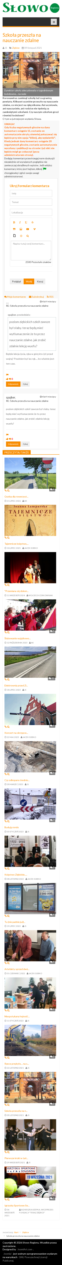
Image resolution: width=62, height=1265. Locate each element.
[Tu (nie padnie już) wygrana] (30, 898)
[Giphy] (14, 236)
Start (16, 1232)
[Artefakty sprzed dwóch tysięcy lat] (30, 945)
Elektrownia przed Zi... (16, 685)
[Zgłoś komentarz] (7, 374)
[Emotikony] (21, 236)
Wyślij (29, 281)
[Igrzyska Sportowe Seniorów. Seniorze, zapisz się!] (30, 1181)
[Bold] (14, 222)
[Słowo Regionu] (31, 8)
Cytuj (25, 384)
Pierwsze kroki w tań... (16, 1158)
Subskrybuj (37, 296)
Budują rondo (11, 827)
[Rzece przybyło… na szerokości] (30, 1039)
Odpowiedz (13, 384)
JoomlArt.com (24, 1249)
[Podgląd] (27, 236)
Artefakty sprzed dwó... (16, 969)
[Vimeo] (34, 229)
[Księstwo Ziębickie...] (30, 851)
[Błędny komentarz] (10, 378)
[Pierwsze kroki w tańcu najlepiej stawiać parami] (30, 1134)
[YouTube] (27, 229)
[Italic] (20, 222)
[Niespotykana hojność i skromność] (30, 992)
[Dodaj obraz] (20, 229)
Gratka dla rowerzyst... (16, 496)
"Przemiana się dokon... (16, 591)
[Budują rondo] (30, 803)
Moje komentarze (16, 296)
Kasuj (40, 281)
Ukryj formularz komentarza (29, 186)
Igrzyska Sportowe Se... (16, 1205)
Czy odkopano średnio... (17, 780)
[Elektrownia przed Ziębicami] (30, 661)
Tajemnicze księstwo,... (16, 543)
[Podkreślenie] (26, 222)
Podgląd (16, 281)
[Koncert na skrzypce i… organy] (30, 709)
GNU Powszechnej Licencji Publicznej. (25, 1259)
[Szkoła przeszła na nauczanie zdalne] (30, 1087)
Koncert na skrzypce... (16, 732)
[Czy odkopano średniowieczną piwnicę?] (30, 756)
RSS (51, 296)
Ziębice (25, 1232)
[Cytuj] (14, 229)
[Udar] (32, 222)
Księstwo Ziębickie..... (15, 874)
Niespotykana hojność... (17, 1016)
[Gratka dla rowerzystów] (30, 472)
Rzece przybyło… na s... (16, 1063)
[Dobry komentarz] (7, 378)
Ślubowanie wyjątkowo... (17, 638)
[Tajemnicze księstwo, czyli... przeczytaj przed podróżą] (30, 520)
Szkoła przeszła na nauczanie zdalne (22, 37)
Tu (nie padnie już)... (14, 921)
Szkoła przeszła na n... (16, 1110)
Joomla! (7, 1253)
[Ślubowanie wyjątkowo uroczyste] (30, 614)
